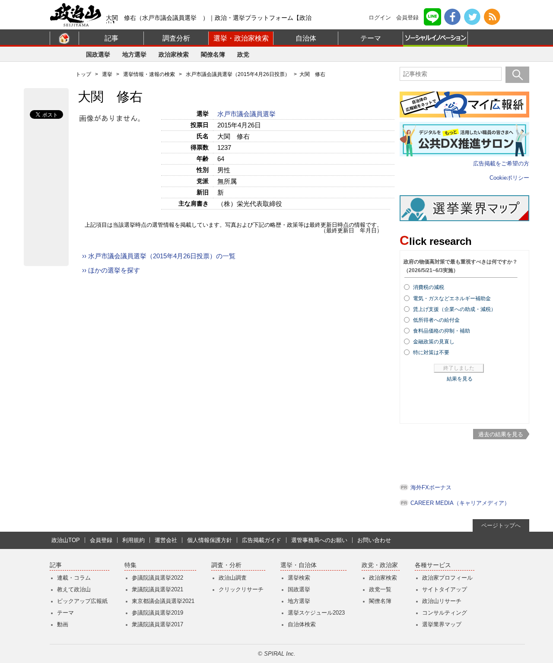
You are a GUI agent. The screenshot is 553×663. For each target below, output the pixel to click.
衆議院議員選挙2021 (157, 589)
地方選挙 (134, 54)
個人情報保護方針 (209, 540)
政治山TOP (65, 540)
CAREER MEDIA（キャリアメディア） (460, 503)
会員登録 (407, 17)
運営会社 (166, 540)
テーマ (370, 38)
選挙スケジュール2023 (316, 612)
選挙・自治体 (298, 565)
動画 (62, 624)
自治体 (306, 38)
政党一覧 (380, 589)
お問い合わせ (374, 540)
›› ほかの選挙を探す (111, 270)
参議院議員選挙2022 (157, 578)
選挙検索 (299, 578)
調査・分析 (226, 565)
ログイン (380, 17)
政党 (243, 54)
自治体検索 (302, 624)
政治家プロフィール (447, 578)
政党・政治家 (380, 565)
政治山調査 (233, 578)
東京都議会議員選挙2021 (163, 601)
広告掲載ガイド (261, 540)
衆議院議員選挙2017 (157, 624)
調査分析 (176, 38)
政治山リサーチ (441, 601)
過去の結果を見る (500, 434)
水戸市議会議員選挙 (247, 113)
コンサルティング (444, 612)
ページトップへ (501, 525)
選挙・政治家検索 (241, 38)
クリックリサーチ (241, 589)
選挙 (107, 74)
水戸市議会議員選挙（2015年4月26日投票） (238, 74)
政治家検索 (174, 54)
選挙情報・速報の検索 (149, 74)
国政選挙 (98, 54)
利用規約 (133, 540)
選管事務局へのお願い (319, 540)
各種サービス (433, 565)
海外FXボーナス (430, 487)
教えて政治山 (74, 589)
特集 (130, 565)
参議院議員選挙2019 (157, 612)
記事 (111, 38)
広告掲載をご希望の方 (501, 163)
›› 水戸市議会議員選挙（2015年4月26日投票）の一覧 (158, 256)
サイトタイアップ (444, 589)
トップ (83, 74)
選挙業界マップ (441, 624)
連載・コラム (74, 578)
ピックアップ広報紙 (82, 601)
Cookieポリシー (509, 177)
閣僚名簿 (213, 54)
